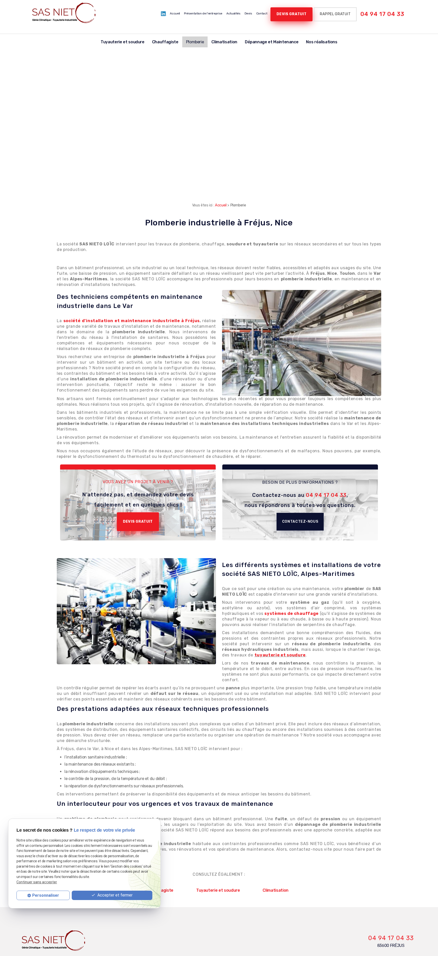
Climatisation (224, 42)
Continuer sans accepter (36, 882)
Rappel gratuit (335, 14)
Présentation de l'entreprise (203, 13)
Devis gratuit (291, 14)
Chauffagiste (165, 42)
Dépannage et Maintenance (272, 42)
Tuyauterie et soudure (122, 42)
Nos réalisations (321, 42)
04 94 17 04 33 (382, 14)
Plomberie (195, 42)
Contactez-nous (300, 521)
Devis (248, 13)
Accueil (175, 13)
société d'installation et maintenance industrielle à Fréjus (131, 320)
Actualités (233, 13)
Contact (261, 13)
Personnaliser (45, 895)
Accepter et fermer (114, 894)
